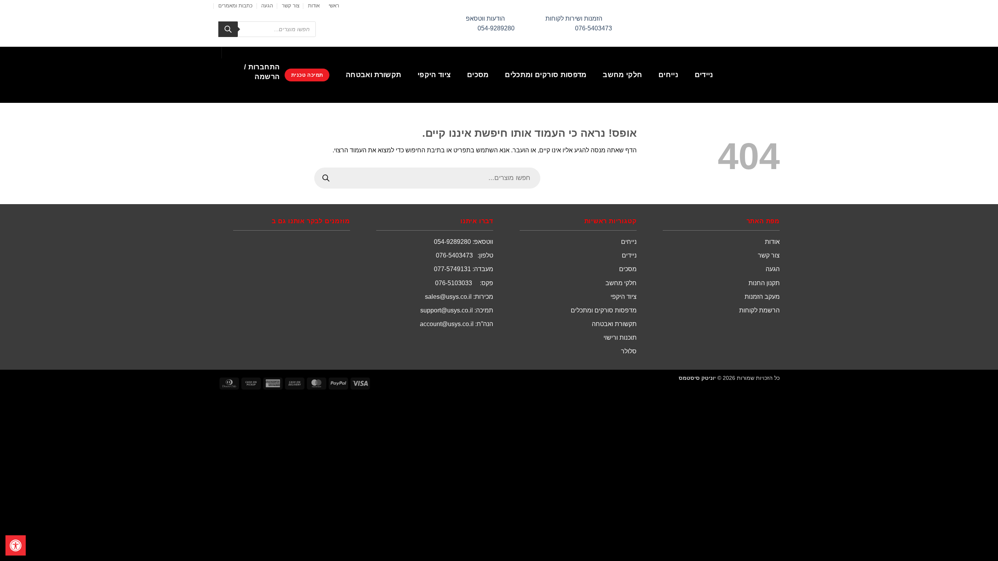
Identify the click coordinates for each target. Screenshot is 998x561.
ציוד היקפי (434, 75)
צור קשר (290, 6)
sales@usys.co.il (448, 296)
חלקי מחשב (622, 75)
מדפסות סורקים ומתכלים (545, 75)
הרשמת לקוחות (759, 310)
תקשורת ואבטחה (373, 75)
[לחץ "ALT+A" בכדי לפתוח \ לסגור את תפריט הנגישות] (15, 545)
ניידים (704, 75)
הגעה (267, 6)
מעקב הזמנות (762, 296)
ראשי (334, 6)
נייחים (668, 75)
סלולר (629, 351)
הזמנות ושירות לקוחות (573, 18)
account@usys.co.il (447, 324)
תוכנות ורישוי (620, 337)
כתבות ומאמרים (235, 6)
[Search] (228, 29)
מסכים (477, 75)
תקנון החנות (764, 283)
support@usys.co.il (446, 310)
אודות (314, 6)
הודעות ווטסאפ (485, 18)
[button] (251, 72)
